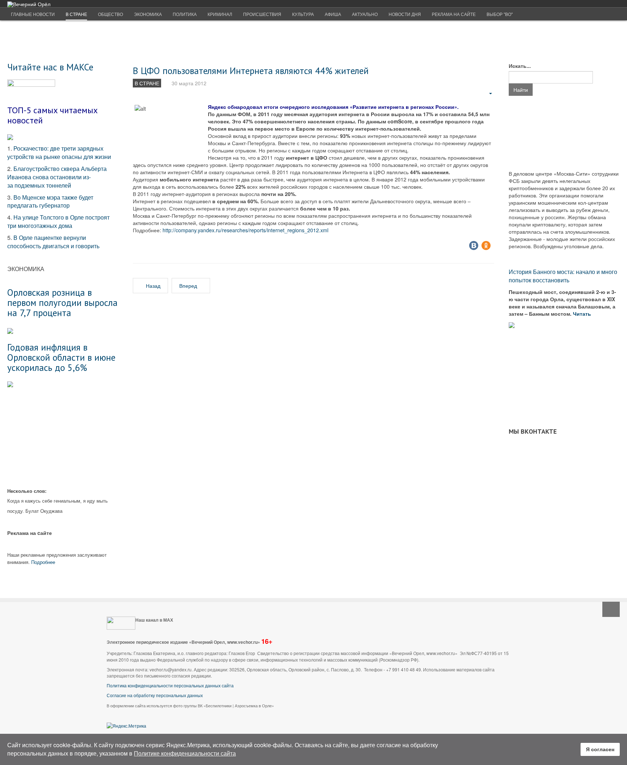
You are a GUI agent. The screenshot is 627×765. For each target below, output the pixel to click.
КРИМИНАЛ (220, 14)
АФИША (333, 14)
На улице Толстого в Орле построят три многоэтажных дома (58, 221)
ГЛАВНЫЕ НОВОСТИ (33, 14)
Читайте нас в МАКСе (50, 67)
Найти (520, 89)
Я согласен (600, 749)
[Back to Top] (611, 609)
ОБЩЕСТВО (110, 14)
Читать (583, 313)
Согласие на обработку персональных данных (155, 695)
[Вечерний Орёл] (28, 4)
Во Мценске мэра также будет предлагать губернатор (50, 201)
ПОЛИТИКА (185, 14)
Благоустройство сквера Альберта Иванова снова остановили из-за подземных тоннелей (57, 176)
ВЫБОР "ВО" (500, 14)
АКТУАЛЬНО (365, 14)
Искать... (520, 65)
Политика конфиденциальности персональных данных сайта (170, 685)
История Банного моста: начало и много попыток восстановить (563, 275)
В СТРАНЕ (76, 14)
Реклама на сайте (454, 14)
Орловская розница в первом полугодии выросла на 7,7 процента (62, 302)
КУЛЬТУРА (303, 14)
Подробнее (43, 562)
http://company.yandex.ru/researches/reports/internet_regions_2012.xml (245, 230)
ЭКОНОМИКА (148, 14)
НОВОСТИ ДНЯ (405, 14)
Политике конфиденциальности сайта (185, 753)
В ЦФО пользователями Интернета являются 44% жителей (251, 71)
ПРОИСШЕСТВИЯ (262, 14)
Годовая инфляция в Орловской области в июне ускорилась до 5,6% (61, 357)
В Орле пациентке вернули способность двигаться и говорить (53, 241)
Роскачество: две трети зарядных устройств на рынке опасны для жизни (59, 152)
